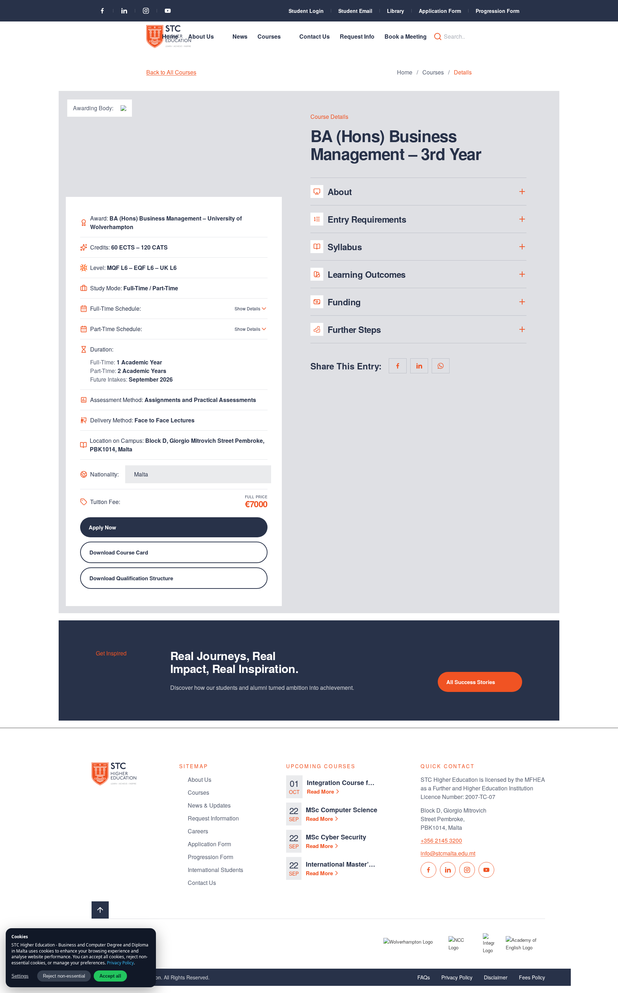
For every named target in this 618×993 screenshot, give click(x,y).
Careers (198, 831)
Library (395, 10)
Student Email (355, 10)
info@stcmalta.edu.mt (448, 853)
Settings (20, 976)
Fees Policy (532, 977)
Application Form (440, 10)
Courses (433, 72)
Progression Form (497, 10)
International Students (215, 870)
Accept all (110, 976)
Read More (320, 791)
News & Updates (209, 805)
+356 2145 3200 (441, 840)
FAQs (423, 977)
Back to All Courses (171, 72)
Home (404, 72)
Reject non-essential (64, 976)
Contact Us (202, 882)
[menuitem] (170, 36)
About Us (199, 779)
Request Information (213, 818)
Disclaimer (495, 977)
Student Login (306, 10)
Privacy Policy (456, 977)
